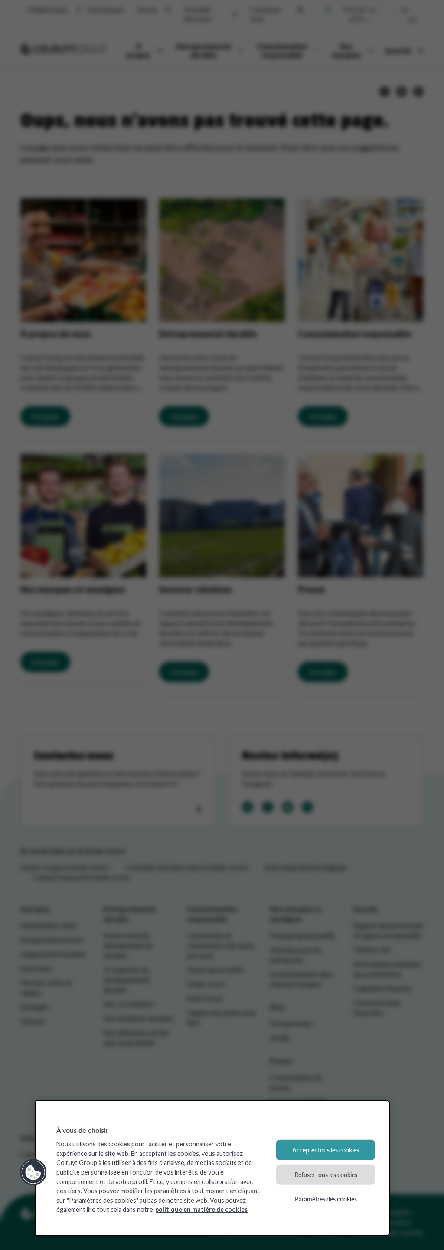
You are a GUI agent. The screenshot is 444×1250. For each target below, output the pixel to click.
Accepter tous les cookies (325, 1149)
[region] (212, 1168)
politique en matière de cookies (201, 1209)
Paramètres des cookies (326, 1198)
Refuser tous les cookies (325, 1174)
